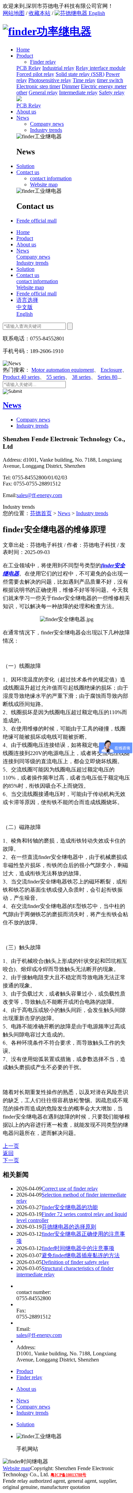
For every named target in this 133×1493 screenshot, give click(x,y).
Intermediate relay (78, 92)
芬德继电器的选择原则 (69, 1227)
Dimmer (70, 86)
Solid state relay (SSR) (80, 74)
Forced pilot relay (35, 74)
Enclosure (111, 370)
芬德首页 (41, 513)
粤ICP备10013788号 (68, 1475)
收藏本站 (39, 13)
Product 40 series (21, 377)
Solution (25, 166)
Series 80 (107, 377)
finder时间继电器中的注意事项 (78, 1248)
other (21, 92)
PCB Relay (28, 68)
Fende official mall (36, 221)
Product (24, 56)
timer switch (110, 80)
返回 (8, 1153)
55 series (55, 377)
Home (23, 49)
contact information (51, 178)
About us (26, 111)
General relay (43, 92)
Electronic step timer (38, 86)
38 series (81, 377)
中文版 (24, 307)
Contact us (27, 172)
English (96, 13)
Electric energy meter (104, 86)
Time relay (84, 80)
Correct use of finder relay (70, 1188)
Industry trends (46, 130)
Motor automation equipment (62, 370)
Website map (44, 184)
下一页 (11, 1160)
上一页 (11, 1146)
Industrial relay (58, 68)
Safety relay (111, 92)
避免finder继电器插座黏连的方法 (81, 1255)
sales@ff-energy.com (39, 495)
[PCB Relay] (19, 99)
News (22, 118)
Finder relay (29, 1377)
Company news (47, 124)
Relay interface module (100, 68)
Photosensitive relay (49, 80)
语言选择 (27, 300)
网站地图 (14, 13)
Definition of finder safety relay (75, 1262)
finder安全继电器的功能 (70, 1207)
